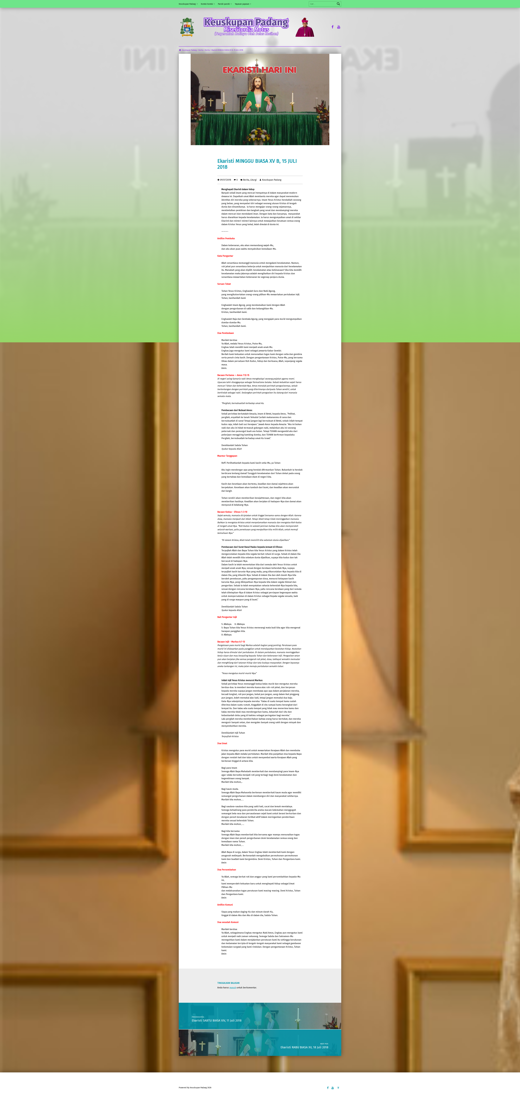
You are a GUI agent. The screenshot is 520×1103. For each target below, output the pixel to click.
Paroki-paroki (224, 4)
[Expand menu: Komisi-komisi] (214, 4)
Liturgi (253, 180)
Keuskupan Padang (187, 4)
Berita (246, 180)
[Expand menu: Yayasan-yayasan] (250, 4)
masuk (232, 987)
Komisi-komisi (207, 4)
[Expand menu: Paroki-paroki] (231, 4)
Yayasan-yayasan (242, 4)
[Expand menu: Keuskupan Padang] (197, 4)
